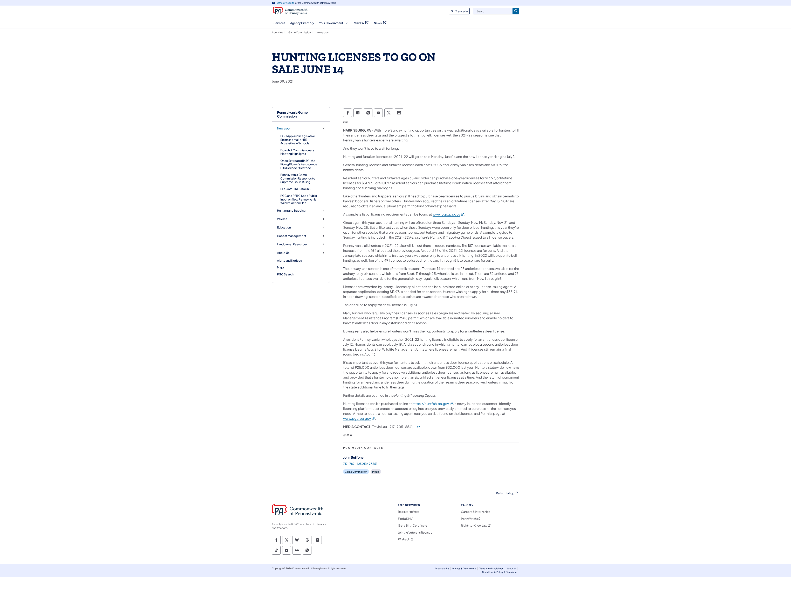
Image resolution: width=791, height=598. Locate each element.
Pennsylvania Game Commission (292, 114)
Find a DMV (405, 518)
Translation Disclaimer (491, 568)
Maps (280, 267)
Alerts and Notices (289, 260)
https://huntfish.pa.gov (432, 403)
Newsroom (284, 128)
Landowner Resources (292, 244)
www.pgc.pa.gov (448, 214)
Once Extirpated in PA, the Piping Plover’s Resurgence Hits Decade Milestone (298, 164)
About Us (283, 252)
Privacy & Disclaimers (464, 568)
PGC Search (285, 274)
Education (284, 227)
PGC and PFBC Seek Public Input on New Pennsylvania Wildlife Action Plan (298, 199)
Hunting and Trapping (291, 210)
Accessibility (442, 568)
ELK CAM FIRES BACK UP (296, 189)
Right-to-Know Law (474, 525)
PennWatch (469, 518)
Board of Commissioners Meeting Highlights (297, 152)
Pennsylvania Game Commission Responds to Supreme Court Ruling (297, 178)
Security (511, 568)
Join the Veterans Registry (415, 532)
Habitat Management (291, 236)
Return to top (505, 493)
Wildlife (282, 219)
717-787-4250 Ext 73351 (360, 463)
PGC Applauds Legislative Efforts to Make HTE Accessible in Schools (297, 139)
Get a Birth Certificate (412, 525)
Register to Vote (409, 511)
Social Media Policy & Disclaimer (499, 572)
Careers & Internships (475, 511)
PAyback (404, 539)
